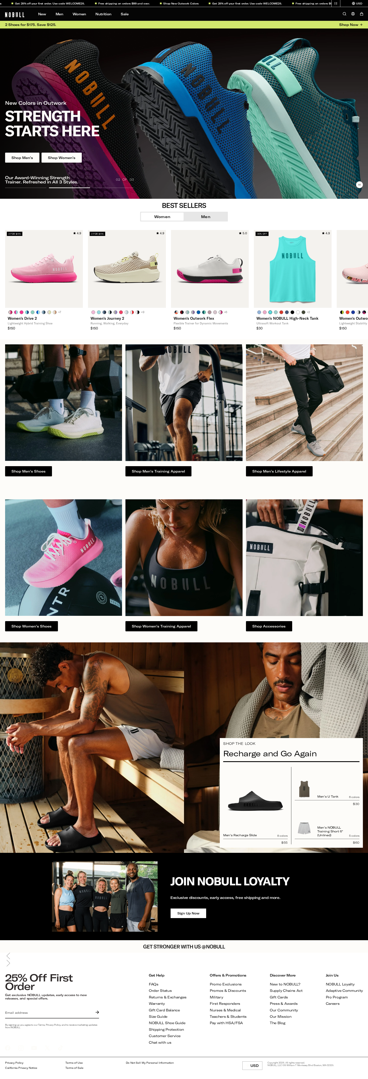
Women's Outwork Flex (194, 318)
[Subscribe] (96, 1012)
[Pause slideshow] (359, 184)
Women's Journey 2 (107, 318)
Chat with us (160, 1042)
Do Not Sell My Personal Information (150, 1062)
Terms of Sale (74, 1067)
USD (256, 1066)
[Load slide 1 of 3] (25, 187)
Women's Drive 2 (22, 318)
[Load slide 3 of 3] (113, 187)
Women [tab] (162, 216)
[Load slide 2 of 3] (69, 187)
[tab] (10, 312)
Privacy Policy (14, 1062)
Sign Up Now (188, 913)
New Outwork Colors (140, 3)
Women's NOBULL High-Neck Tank (287, 318)
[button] (335, 3)
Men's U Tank (327, 796)
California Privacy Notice (21, 1067)
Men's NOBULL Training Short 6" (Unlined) (330, 831)
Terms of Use (74, 1062)
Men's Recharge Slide (240, 835)
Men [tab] (205, 216)
